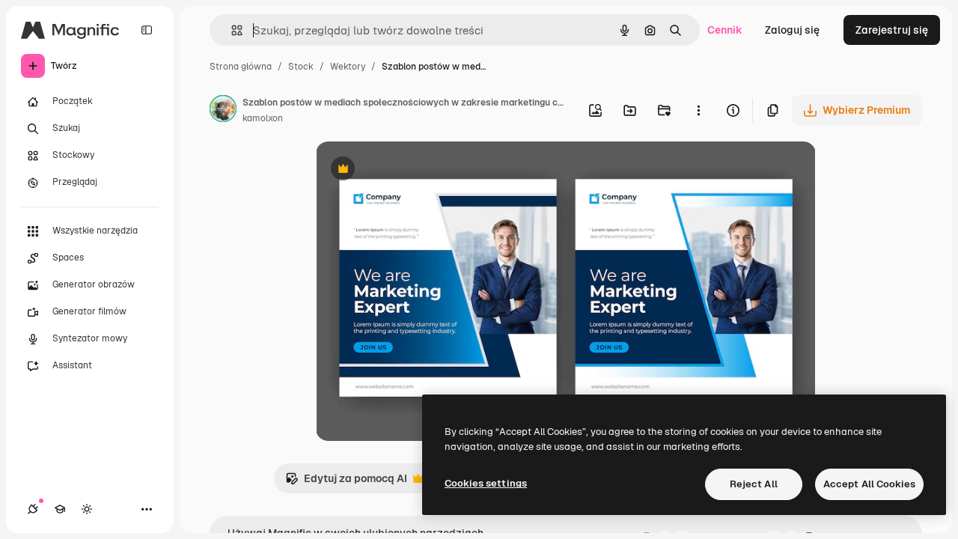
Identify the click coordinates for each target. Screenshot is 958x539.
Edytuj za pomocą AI (346, 482)
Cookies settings (486, 483)
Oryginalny (419, 170)
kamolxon (262, 118)
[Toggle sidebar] (147, 30)
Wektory (347, 67)
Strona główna (241, 67)
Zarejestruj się (891, 30)
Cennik (724, 30)
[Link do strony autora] (223, 111)
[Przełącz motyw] (87, 509)
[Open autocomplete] (230, 30)
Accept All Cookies (869, 484)
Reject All (754, 484)
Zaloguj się (792, 30)
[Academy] (60, 509)
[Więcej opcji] (698, 110)
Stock (301, 67)
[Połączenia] (33, 509)
